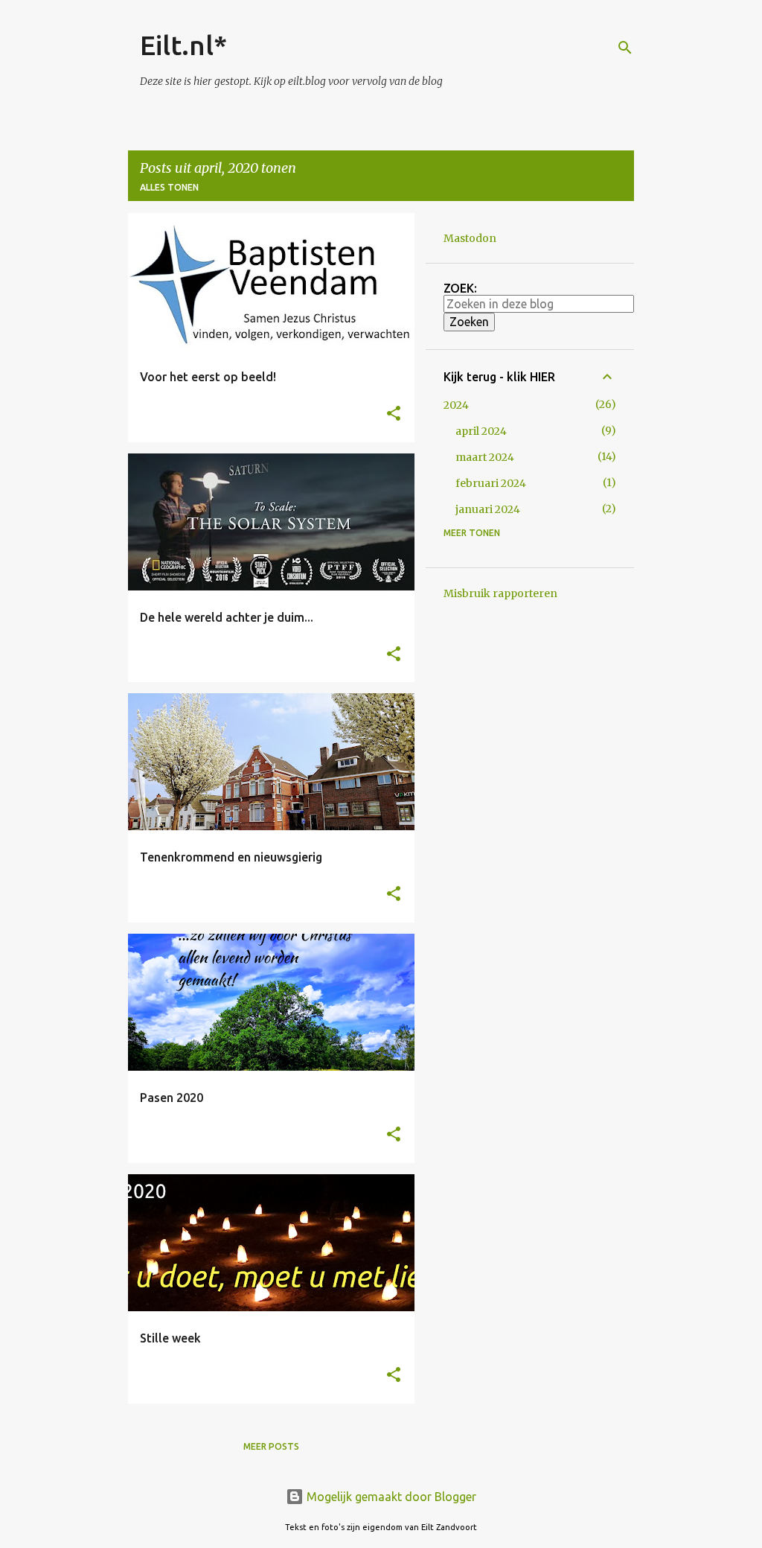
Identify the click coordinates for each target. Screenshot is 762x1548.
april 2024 (481, 431)
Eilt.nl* (183, 45)
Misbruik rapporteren (500, 593)
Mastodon (470, 238)
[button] (394, 414)
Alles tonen (169, 187)
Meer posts (271, 1446)
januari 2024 (487, 509)
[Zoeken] (625, 48)
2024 (456, 405)
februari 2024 (490, 483)
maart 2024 (484, 457)
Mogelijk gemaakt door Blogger (390, 1496)
